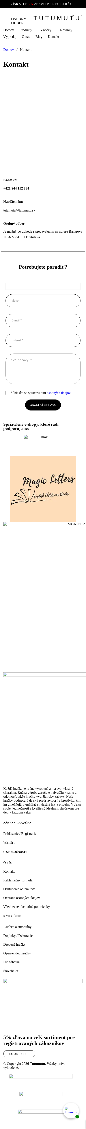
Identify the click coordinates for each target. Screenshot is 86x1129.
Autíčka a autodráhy (17, 927)
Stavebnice (11, 971)
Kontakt (9, 871)
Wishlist (8, 842)
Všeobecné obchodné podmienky (26, 906)
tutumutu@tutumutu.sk (19, 210)
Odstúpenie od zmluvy (19, 889)
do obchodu (18, 1054)
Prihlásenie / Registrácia (20, 833)
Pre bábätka (11, 962)
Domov (8, 49)
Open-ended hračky (17, 953)
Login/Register (61, 18)
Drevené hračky (14, 944)
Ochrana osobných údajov (21, 898)
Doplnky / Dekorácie (18, 935)
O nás (7, 863)
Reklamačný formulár (18, 880)
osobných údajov (58, 393)
